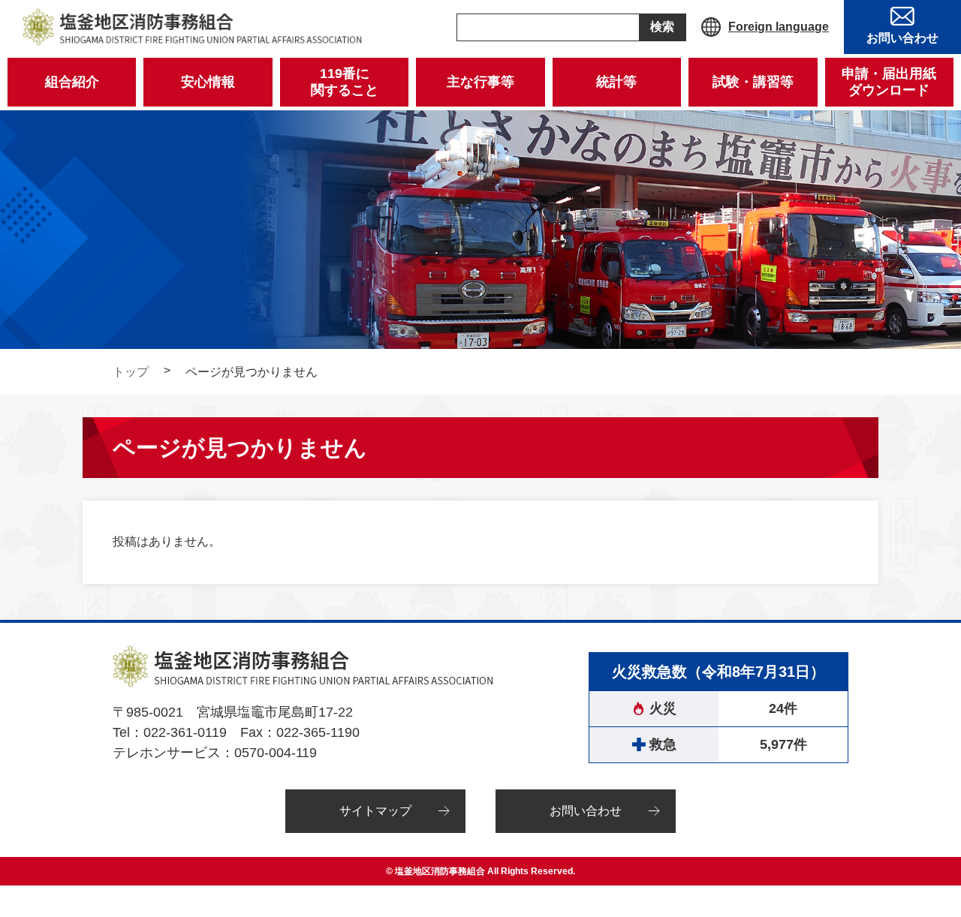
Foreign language (778, 26)
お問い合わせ (586, 810)
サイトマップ (375, 810)
